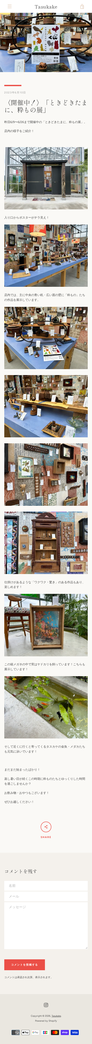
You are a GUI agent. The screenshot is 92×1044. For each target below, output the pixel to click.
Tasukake (46, 6)
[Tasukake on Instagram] (46, 1005)
